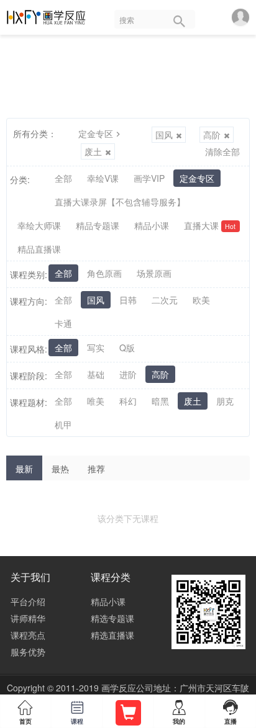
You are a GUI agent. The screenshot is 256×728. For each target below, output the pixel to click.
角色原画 (104, 273)
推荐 (96, 468)
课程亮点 (28, 635)
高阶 (212, 134)
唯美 (95, 401)
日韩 (128, 300)
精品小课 (151, 225)
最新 (24, 468)
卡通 (63, 323)
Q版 (127, 347)
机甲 (63, 424)
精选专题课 (112, 618)
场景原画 (154, 273)
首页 (25, 713)
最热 (60, 468)
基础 (95, 374)
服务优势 (28, 651)
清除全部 (222, 151)
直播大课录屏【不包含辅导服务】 (120, 201)
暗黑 (160, 401)
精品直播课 (39, 249)
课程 (77, 713)
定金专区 (95, 133)
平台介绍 (28, 601)
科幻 (128, 401)
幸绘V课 (103, 178)
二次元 (165, 300)
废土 (93, 151)
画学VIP (149, 178)
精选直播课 (112, 635)
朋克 (225, 401)
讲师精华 (28, 618)
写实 (95, 347)
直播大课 (209, 225)
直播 (230, 712)
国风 (164, 134)
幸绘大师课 (39, 225)
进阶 (128, 374)
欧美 (201, 300)
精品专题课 (97, 225)
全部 (63, 178)
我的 (178, 713)
